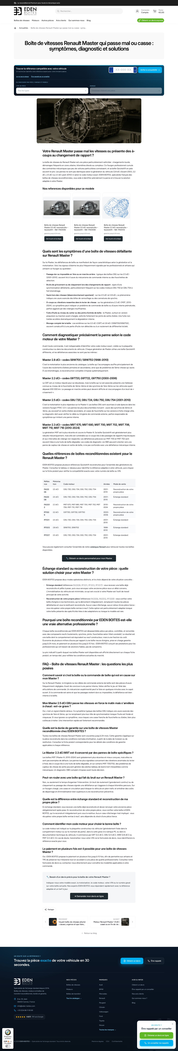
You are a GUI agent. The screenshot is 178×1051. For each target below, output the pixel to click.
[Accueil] (15, 28)
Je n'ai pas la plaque (22, 76)
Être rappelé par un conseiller (40, 76)
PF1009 (110, 599)
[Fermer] (172, 1024)
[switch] (7, 1046)
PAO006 (94, 599)
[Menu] (12, 1029)
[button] (150, 70)
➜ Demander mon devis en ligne (89, 896)
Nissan (101, 1025)
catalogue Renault (98, 547)
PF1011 (46, 520)
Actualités (23, 28)
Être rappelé (156, 961)
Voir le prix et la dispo (53, 239)
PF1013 (47, 527)
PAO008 (77, 585)
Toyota (101, 1021)
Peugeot (102, 1003)
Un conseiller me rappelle (158, 1043)
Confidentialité (117, 1041)
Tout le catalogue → (74, 998)
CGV (107, 1041)
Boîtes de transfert (73, 994)
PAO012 (102, 599)
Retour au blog (90, 933)
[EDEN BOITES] (25, 11)
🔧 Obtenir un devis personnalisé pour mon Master (89, 558)
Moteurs (69, 989)
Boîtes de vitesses (73, 985)
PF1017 (47, 535)
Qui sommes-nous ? (139, 998)
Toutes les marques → (107, 1030)
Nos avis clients (138, 994)
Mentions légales (98, 1041)
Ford (101, 1016)
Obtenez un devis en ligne (158, 1035)
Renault (102, 998)
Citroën (102, 1007)
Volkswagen (103, 1012)
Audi (101, 985)
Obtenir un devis (133, 961)
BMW (101, 989)
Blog (133, 1003)
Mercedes (103, 994)
